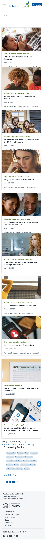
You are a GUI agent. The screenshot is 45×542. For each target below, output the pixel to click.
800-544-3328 (21, 498)
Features (26, 461)
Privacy (7, 520)
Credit (16, 465)
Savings (18, 461)
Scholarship (19, 457)
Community (29, 457)
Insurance (34, 453)
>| (33, 445)
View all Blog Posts (10, 475)
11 (26, 445)
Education (9, 457)
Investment (24, 465)
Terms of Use (9, 522)
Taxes (26, 453)
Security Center (10, 517)
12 (29, 445)
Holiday (33, 461)
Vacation (9, 465)
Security (33, 465)
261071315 (13, 494)
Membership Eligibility (12, 514)
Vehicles (20, 453)
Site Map (8, 525)
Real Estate (10, 461)
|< (2, 445)
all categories (10, 453)
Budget (26, 469)
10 (23, 445)
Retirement (10, 469)
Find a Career (9, 511)
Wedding (19, 469)
